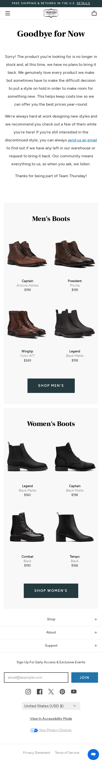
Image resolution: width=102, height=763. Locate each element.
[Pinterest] (62, 692)
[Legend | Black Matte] (74, 324)
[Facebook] (39, 692)
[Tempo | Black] (74, 529)
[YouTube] (73, 692)
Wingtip (27, 351)
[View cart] (94, 13)
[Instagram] (28, 692)
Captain (27, 281)
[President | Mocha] (74, 254)
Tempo (75, 556)
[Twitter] (51, 692)
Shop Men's (51, 385)
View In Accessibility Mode (51, 719)
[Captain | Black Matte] (74, 459)
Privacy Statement (36, 753)
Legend (74, 351)
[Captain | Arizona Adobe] (27, 254)
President (75, 281)
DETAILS (83, 3)
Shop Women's (51, 591)
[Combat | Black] (27, 529)
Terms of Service (67, 753)
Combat (27, 556)
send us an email (82, 140)
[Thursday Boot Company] (51, 13)
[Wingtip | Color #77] (27, 324)
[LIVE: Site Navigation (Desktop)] (8, 13)
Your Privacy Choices (55, 730)
